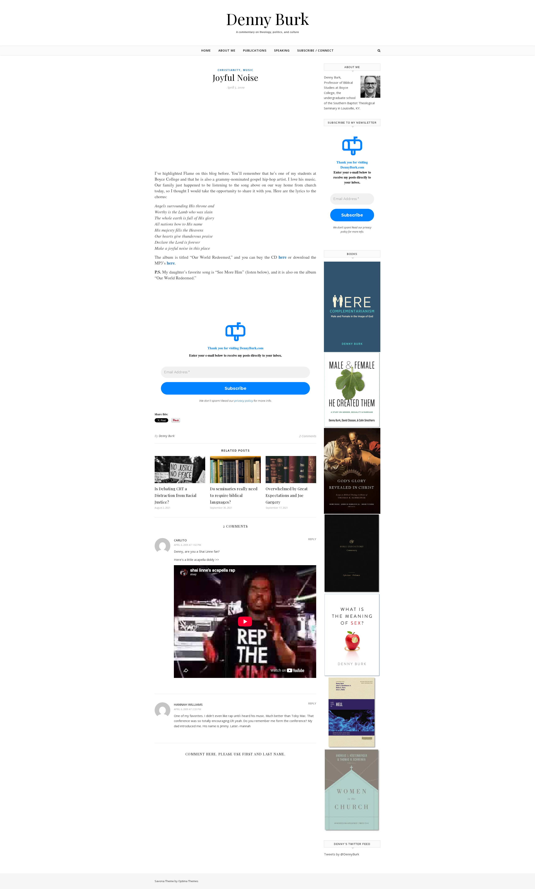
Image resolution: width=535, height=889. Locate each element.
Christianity (229, 70)
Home (206, 50)
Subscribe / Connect (315, 50)
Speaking (282, 50)
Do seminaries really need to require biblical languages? (234, 495)
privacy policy (243, 400)
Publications (254, 50)
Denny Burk (267, 19)
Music (248, 70)
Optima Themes (188, 881)
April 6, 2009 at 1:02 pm (187, 544)
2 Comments (307, 436)
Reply (312, 539)
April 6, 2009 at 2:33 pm (187, 709)
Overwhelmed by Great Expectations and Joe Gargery (287, 495)
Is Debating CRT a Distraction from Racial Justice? (176, 495)
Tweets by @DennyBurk (341, 854)
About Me (227, 50)
